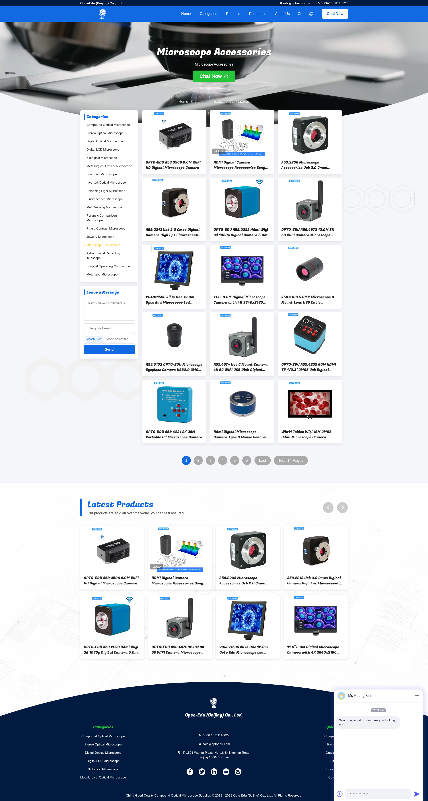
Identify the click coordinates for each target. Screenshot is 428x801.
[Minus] (417, 695)
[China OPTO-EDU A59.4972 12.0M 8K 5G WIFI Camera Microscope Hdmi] (310, 201)
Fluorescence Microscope (104, 199)
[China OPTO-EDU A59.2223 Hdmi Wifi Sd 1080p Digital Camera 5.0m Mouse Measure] (242, 201)
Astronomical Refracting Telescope (103, 255)
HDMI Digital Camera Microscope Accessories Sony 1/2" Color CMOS (239, 165)
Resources (257, 14)
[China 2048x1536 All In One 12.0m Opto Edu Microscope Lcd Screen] (174, 268)
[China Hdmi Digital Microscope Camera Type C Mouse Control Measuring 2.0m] (242, 403)
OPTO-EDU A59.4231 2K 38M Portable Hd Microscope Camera (174, 434)
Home (186, 14)
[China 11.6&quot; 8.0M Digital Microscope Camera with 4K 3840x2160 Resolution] (242, 268)
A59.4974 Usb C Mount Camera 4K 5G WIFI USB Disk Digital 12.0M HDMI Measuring (241, 367)
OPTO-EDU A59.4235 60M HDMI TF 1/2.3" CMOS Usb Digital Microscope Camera (308, 367)
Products (233, 14)
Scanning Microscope (101, 174)
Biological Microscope (101, 157)
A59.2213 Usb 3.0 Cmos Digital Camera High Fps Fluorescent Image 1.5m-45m (173, 232)
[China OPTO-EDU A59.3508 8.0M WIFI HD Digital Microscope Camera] (174, 133)
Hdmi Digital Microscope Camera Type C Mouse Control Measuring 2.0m (240, 434)
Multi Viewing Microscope (104, 207)
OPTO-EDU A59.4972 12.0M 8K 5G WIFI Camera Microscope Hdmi (307, 232)
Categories (208, 14)
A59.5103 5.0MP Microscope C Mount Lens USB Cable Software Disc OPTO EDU (307, 299)
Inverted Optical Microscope (106, 182)
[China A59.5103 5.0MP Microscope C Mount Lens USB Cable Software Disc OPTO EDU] (310, 268)
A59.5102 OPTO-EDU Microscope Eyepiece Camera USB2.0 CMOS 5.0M (174, 367)
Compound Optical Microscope (108, 124)
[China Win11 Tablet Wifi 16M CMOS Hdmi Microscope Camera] (310, 403)
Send (109, 349)
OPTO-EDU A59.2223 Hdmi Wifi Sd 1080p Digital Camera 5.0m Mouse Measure (241, 232)
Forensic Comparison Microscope (101, 218)
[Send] (416, 794)
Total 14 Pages (290, 460)
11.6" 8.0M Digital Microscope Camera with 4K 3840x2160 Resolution (239, 299)
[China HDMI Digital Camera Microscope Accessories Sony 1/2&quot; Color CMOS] (242, 133)
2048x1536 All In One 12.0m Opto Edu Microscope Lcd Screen (170, 299)
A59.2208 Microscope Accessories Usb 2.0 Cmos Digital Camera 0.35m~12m (305, 165)
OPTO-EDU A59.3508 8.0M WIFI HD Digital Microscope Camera (173, 165)
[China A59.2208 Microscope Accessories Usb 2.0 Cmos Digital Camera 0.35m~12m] (310, 133)
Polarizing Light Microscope (105, 190)
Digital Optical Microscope (104, 141)
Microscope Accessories (103, 245)
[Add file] (340, 794)
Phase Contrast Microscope (106, 228)
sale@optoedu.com (296, 3)
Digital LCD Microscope (102, 149)
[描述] (311, 13)
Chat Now (335, 14)
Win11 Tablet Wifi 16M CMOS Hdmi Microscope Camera (306, 434)
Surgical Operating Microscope (108, 266)
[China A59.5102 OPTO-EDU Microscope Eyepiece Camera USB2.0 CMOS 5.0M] (174, 335)
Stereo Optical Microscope (105, 133)
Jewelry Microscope (100, 236)
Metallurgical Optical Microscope (109, 166)
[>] (246, 460)
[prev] (328, 507)
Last (262, 460)
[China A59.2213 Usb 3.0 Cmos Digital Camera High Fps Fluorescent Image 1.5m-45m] (174, 201)
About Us (282, 14)
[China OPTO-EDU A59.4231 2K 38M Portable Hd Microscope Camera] (174, 403)
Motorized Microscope (102, 274)
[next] (342, 507)
